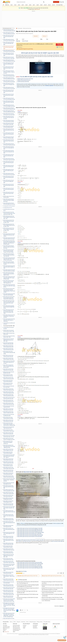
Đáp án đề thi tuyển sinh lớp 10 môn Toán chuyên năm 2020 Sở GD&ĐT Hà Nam (8, 273)
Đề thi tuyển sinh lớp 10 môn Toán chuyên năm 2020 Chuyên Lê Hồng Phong (9, 320)
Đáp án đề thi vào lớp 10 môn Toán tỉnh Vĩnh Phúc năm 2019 (8, 378)
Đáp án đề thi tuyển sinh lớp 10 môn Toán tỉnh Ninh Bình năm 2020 (8, 155)
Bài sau (44, 36)
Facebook (24, 625)
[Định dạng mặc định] (27, 610)
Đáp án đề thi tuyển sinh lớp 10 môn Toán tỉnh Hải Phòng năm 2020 (8, 166)
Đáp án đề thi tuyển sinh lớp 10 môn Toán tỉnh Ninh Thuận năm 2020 (8, 102)
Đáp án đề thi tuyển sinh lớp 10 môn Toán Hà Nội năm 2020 (8, 127)
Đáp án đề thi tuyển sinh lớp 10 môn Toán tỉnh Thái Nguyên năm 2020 (8, 84)
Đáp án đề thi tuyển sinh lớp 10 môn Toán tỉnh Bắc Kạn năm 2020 (9, 33)
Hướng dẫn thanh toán (16, 629)
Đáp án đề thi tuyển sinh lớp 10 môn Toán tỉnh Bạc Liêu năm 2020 (9, 204)
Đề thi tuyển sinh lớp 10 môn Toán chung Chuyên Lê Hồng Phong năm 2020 (9, 316)
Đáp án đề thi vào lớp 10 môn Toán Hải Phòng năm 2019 (8, 474)
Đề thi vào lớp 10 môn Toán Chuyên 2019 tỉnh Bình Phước (8, 552)
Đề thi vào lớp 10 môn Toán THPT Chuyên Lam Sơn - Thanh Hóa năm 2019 (9, 480)
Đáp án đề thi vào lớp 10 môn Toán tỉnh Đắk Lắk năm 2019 (8, 459)
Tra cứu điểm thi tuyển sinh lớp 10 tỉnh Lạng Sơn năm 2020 (36, 76)
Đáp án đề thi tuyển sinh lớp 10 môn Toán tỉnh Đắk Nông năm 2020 (29, 529)
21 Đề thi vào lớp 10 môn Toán (23, 81)
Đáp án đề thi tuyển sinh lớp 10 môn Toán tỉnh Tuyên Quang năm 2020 (30, 532)
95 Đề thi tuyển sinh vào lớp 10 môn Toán (25, 78)
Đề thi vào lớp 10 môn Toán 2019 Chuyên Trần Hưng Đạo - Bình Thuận (8, 569)
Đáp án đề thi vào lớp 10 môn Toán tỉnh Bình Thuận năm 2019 (8, 562)
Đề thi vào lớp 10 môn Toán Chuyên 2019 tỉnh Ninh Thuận (8, 559)
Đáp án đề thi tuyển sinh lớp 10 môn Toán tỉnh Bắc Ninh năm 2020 (9, 111)
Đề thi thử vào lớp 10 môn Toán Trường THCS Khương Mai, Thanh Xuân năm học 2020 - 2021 (9, 213)
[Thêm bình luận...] (41, 613)
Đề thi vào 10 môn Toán (27, 28)
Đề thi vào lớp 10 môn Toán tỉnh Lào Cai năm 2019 (8, 582)
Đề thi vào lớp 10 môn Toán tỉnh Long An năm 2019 (8, 407)
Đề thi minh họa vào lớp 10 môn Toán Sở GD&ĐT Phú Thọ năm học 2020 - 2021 (8, 221)
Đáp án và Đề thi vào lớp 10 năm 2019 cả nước (8, 334)
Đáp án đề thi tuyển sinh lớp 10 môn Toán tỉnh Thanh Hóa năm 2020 (8, 141)
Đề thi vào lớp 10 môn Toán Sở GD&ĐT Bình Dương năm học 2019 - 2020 (8, 340)
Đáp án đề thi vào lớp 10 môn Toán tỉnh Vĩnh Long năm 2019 (8, 493)
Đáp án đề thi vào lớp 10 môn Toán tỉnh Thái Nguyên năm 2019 (8, 439)
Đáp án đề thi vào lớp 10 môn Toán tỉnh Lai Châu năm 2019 (8, 343)
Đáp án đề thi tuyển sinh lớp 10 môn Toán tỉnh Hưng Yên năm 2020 (8, 193)
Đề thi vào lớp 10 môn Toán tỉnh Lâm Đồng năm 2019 (8, 415)
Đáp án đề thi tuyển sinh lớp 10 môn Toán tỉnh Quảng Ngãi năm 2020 (8, 147)
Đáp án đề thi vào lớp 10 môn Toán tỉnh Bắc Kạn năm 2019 (8, 421)
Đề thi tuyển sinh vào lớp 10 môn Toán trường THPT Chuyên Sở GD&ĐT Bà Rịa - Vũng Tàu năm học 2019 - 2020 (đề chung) (8, 615)
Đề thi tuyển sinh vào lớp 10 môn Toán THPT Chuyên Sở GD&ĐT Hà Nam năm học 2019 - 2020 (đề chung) (9, 604)
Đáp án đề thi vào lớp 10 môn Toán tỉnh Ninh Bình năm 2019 (8, 585)
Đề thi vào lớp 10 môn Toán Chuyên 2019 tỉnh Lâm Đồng (8, 418)
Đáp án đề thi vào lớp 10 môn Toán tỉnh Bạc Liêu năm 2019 (8, 409)
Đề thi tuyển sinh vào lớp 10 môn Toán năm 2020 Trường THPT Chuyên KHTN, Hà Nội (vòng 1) (8, 297)
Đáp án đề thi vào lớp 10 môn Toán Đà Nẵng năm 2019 (8, 502)
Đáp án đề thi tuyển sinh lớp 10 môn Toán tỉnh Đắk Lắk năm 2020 (9, 78)
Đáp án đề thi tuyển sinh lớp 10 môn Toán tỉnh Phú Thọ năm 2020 (9, 88)
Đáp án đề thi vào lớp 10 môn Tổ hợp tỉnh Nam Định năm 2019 (8, 398)
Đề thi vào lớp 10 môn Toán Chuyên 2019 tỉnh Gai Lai (8, 384)
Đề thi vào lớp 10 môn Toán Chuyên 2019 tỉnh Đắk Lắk (8, 381)
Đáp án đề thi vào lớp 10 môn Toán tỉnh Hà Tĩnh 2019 (8, 573)
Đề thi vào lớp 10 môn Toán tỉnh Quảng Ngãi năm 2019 (8, 483)
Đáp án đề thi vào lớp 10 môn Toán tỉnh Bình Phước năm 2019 (8, 549)
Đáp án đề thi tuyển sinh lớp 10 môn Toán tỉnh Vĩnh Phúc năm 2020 (8, 91)
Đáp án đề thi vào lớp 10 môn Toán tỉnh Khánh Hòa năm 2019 (8, 404)
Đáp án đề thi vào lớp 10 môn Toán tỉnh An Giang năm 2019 (8, 591)
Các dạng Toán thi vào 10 (7, 207)
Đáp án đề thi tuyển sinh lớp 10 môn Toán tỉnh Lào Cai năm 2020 (8, 114)
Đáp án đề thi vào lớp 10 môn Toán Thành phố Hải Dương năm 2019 (8, 529)
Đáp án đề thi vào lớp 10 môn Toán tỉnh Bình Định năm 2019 (8, 349)
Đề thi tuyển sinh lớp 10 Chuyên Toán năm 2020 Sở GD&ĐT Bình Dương (8, 307)
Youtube (24, 626)
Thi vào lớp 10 (20, 28)
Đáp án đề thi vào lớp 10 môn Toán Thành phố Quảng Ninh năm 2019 (9, 522)
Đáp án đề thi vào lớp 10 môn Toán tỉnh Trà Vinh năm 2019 (8, 471)
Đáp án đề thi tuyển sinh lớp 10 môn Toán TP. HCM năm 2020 (8, 138)
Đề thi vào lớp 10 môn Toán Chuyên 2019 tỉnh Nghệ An (8, 453)
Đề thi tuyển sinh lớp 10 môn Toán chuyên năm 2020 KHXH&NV (9, 294)
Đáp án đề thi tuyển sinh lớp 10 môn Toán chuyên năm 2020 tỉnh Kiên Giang (8, 247)
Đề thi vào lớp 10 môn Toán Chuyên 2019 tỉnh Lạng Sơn (8, 465)
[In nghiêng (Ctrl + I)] (25, 610)
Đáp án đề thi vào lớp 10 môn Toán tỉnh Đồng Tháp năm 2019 (8, 468)
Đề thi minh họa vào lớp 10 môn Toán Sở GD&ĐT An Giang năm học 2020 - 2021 (8, 229)
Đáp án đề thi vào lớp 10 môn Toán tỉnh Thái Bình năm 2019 (8, 412)
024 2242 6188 (52, 633)
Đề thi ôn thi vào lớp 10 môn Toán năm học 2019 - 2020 (9, 337)
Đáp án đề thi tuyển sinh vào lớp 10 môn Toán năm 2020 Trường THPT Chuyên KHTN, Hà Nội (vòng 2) (8, 302)
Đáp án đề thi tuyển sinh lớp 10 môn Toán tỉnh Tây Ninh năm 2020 (9, 144)
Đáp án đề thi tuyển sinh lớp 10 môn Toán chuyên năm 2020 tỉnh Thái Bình (8, 263)
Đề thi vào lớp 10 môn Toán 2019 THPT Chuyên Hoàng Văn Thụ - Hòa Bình (8, 362)
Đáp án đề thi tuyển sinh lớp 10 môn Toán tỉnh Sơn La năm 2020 (29, 533)
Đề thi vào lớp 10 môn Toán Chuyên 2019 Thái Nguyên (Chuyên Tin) (8, 442)
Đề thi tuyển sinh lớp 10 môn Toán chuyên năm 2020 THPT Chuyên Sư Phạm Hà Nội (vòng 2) (9, 259)
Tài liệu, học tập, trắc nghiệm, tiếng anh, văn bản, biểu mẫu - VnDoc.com (9, 2)
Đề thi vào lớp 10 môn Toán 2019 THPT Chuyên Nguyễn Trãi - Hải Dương (8, 533)
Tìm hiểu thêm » (19, 47)
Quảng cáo (5, 629)
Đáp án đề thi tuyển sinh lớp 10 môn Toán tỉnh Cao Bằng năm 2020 (8, 181)
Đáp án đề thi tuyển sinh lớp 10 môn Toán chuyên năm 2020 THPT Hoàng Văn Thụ (8, 281)
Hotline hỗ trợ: (34, 9)
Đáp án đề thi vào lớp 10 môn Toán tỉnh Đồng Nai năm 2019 (8, 346)
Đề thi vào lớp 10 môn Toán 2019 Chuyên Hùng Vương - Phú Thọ (8, 436)
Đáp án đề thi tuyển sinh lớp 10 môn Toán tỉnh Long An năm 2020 (9, 159)
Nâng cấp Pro (56, 1)
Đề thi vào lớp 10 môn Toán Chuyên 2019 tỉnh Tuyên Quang (8, 430)
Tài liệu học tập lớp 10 (57, 523)
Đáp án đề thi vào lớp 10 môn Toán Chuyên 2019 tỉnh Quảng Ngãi (8, 486)
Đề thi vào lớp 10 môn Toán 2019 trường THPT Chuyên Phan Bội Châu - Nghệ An (8, 456)
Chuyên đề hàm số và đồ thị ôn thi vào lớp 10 (9, 324)
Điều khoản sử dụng (16, 626)
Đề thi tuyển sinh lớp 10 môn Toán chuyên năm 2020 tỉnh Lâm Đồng (9, 270)
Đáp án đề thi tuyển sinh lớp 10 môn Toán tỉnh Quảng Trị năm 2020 (29, 528)
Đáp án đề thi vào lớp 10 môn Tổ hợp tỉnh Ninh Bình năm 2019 (8, 588)
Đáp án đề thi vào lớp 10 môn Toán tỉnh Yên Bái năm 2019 (8, 597)
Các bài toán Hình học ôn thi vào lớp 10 (8, 210)
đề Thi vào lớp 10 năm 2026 (57, 541)
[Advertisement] (33, 19)
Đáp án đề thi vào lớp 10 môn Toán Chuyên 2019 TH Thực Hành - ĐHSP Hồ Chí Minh (9, 446)
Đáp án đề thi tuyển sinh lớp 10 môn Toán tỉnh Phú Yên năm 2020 (9, 81)
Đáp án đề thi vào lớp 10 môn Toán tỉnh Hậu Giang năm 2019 (8, 392)
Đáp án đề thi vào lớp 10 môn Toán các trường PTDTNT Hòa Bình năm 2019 (8, 366)
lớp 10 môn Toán (27, 471)
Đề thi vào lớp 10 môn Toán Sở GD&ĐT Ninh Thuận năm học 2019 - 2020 (8, 555)
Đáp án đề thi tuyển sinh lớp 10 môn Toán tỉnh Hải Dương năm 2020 (8, 177)
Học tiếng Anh (35, 625)
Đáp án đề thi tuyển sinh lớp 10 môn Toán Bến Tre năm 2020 (8, 124)
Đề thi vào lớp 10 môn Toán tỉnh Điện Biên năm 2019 (8, 372)
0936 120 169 (6, 631)
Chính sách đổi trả (16, 630)
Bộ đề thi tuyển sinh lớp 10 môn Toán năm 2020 (8, 197)
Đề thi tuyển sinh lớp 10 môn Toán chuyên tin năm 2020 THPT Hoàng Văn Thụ (9, 285)
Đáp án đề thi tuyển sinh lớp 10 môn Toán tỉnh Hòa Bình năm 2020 (9, 30)
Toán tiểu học (35, 627)
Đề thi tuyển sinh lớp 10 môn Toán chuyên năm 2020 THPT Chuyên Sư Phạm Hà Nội (9, 277)
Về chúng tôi (5, 625)
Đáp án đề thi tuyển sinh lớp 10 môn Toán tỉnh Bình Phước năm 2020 (8, 130)
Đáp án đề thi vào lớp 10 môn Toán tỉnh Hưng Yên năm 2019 (8, 580)
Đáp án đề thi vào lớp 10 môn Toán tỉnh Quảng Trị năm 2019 (8, 359)
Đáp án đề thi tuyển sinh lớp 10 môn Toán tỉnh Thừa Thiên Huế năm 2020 (8, 117)
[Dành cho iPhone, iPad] (45, 627)
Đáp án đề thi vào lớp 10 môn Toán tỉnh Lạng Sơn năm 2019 (8, 462)
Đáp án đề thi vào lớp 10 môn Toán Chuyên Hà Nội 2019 (8, 496)
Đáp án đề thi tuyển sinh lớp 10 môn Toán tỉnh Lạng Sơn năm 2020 (8, 47)
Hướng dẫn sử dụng (6, 626)
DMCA (14, 631)
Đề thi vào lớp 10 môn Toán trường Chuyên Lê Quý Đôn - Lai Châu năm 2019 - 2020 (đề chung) (9, 424)
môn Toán (25, 541)
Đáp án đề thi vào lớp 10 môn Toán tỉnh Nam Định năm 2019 (8, 395)
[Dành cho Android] (45, 629)
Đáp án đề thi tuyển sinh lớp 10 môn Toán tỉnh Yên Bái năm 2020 (8, 75)
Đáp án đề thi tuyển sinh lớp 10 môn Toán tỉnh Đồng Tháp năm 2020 (30, 535)
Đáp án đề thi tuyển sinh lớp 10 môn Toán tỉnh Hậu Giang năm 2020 (8, 162)
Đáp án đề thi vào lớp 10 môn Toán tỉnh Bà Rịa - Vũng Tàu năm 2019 (8, 576)
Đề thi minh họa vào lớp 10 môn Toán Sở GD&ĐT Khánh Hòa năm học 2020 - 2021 (9, 225)
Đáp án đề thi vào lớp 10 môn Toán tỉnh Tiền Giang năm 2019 (8, 389)
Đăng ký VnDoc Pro (6, 627)
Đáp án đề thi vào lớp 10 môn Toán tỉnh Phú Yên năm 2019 (8, 504)
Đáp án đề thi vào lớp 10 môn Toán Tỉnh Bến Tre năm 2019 (8, 537)
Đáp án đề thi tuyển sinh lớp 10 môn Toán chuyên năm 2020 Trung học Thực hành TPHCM (8, 251)
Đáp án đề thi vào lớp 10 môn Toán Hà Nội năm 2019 (8, 526)
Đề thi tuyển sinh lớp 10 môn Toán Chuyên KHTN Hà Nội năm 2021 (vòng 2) (9, 235)
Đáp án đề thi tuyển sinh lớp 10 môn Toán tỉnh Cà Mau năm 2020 (8, 40)
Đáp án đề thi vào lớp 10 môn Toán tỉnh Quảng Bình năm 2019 (8, 490)
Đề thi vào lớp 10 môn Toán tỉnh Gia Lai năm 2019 (8, 387)
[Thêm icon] (21, 610)
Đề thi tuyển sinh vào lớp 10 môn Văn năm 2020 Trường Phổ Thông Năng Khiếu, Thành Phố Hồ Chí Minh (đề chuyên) (9, 242)
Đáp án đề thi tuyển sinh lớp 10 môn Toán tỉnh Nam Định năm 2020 (8, 36)
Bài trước (36, 36)
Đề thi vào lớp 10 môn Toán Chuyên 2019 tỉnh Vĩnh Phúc (8, 375)
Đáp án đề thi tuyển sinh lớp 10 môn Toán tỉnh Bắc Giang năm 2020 (8, 170)
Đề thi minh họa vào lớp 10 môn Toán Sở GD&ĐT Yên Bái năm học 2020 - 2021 (9, 217)
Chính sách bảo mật (16, 627)
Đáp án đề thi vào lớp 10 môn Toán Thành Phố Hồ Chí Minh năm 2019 (9, 511)
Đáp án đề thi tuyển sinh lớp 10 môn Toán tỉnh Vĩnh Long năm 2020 (8, 95)
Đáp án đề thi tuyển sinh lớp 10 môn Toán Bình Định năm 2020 (8, 121)
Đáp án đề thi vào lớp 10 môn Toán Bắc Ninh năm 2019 (8, 499)
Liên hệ (4, 630)
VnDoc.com (16, 28)
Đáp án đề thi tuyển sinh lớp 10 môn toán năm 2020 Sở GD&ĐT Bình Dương (8, 200)
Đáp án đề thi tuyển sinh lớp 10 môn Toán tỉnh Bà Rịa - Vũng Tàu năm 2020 (8, 72)
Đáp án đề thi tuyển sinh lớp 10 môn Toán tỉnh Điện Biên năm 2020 (28, 575)
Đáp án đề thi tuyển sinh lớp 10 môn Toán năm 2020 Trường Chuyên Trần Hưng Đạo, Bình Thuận (8, 311)
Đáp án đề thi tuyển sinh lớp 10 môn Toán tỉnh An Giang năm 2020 (9, 108)
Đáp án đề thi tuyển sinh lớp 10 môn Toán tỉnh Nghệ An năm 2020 (9, 106)
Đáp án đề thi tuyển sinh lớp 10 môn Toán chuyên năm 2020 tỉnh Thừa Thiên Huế (8, 255)
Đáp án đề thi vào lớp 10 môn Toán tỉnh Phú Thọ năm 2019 (8, 433)
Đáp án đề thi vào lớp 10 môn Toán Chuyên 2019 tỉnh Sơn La (8, 401)
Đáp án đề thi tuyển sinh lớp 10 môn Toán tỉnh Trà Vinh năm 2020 (29, 536)
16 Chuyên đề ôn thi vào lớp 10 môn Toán (8, 328)
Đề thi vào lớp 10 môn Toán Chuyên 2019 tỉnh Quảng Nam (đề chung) (9, 352)
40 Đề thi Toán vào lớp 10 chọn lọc (23, 80)
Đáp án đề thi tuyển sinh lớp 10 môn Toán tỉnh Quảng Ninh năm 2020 (8, 151)
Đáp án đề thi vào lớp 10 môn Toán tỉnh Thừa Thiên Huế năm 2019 (8, 515)
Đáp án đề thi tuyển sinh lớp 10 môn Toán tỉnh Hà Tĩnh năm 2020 (9, 174)
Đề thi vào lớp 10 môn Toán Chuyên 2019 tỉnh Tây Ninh (8, 547)
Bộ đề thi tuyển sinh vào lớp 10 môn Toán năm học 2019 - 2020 (8, 331)
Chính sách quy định (16, 625)
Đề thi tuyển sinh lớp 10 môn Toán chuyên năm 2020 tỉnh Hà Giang (9, 238)
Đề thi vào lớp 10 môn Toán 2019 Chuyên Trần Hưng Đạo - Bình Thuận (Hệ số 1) (8, 565)
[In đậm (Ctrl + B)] (22, 610)
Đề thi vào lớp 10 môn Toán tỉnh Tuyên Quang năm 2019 (8, 428)
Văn (28, 541)
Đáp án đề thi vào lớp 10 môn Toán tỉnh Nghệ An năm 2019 (8, 450)
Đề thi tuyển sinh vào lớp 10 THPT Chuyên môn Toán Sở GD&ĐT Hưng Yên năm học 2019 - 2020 (9, 600)
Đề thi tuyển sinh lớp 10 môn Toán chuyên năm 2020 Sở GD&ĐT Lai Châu (9, 267)
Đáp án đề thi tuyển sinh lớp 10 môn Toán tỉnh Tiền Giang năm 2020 (8, 134)
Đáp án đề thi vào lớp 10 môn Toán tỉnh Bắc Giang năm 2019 (8, 519)
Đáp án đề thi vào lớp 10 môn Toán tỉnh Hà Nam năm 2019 (8, 356)
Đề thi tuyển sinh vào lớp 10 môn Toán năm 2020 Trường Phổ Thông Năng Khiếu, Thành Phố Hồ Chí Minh (9, 290)
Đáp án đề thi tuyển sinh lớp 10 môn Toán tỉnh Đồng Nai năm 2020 (29, 566)
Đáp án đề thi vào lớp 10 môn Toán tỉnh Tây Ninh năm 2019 (8, 544)
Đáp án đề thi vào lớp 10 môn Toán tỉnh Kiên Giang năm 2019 (8, 594)
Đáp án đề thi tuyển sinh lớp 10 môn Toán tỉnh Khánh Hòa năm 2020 (8, 185)
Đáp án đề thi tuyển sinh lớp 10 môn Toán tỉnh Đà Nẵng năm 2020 (9, 99)
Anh (30, 541)
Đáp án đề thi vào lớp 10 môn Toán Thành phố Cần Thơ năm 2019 (8, 540)
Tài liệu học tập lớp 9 (49, 85)
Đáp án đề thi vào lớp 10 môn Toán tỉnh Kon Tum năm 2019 (8, 370)
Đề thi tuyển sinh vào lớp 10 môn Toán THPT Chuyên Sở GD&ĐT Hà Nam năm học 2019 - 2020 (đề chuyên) (9, 610)
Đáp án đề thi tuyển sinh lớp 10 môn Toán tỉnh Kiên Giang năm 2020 (8, 189)
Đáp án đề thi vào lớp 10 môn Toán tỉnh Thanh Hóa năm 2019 (8, 477)
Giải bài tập (35, 626)
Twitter (24, 627)
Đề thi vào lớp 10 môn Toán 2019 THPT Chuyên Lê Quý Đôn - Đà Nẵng (8, 507)
